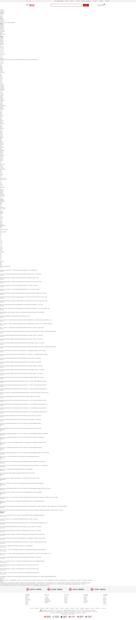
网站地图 (8, 585)
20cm (1, 183)
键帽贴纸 (1, 18)
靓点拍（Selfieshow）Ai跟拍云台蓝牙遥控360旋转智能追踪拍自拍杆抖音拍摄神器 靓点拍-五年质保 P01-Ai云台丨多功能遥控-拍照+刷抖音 (26, 323)
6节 (0, 253)
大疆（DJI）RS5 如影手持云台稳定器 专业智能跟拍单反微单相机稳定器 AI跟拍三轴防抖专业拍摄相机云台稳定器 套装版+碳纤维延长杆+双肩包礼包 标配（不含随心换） (32, 510)
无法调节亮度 (2, 105)
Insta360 (1, 174)
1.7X (1, 239)
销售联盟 (72, 608)
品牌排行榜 (2, 12)
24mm (1, 78)
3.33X (1, 243)
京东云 (73, 614)
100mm (1, 217)
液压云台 (1, 151)
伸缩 (1, 138)
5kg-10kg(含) (2, 164)
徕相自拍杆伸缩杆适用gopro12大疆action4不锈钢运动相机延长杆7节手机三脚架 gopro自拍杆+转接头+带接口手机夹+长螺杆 (23, 300)
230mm (1, 219)
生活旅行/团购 (27, 599)
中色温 (1, 103)
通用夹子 (1, 192)
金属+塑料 (2, 147)
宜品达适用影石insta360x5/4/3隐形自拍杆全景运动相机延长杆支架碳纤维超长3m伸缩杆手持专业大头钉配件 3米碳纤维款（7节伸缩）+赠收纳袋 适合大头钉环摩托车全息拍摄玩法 (33, 506)
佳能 (1, 171)
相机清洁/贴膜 (2, 34)
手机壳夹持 (2, 196)
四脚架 (1, 68)
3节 (0, 257)
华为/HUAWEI (2, 208)
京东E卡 (104, 601)
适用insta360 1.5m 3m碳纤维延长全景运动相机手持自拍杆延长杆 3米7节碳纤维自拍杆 (16, 469)
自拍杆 (1, 131)
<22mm (1, 83)
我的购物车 (101, 5)
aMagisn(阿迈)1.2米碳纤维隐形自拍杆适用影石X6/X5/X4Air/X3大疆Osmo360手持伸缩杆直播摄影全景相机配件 (21, 447)
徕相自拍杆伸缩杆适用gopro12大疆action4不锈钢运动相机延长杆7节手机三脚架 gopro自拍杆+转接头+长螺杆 (21, 281)
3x (0, 238)
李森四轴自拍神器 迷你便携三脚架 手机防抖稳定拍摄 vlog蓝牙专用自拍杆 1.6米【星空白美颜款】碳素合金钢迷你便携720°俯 (23, 404)
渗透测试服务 (11, 584)
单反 (1, 263)
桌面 (1, 113)
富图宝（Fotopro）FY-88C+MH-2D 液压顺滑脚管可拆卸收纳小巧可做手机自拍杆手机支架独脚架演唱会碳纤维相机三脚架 (23, 442)
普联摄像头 (2, 13)
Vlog (1, 118)
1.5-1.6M (1, 50)
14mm (1, 216)
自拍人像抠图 (3, 585)
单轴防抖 (1, 97)
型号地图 (21, 585)
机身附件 (1, 26)
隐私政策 (87, 608)
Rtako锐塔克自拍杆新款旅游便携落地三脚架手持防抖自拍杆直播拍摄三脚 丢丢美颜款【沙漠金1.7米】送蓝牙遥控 (21, 335)
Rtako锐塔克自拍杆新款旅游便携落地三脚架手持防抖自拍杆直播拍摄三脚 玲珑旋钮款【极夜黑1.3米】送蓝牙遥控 (21, 373)
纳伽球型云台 (79, 580)
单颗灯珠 (1, 108)
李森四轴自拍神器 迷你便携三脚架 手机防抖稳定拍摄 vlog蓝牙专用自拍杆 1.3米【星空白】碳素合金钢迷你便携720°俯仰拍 (23, 381)
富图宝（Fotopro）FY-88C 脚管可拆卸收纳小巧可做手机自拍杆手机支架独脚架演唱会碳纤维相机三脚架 (19, 456)
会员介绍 (27, 598)
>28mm (1, 82)
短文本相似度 (26, 584)
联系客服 (27, 604)
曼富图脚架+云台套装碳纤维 (53, 580)
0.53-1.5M (2, 53)
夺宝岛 (104, 596)
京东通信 (104, 602)
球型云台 (1, 159)
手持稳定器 (2, 27)
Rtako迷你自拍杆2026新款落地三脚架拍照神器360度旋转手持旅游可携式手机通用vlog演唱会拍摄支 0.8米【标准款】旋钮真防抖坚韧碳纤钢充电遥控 (28, 331)
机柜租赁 (11, 585)
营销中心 (57, 608)
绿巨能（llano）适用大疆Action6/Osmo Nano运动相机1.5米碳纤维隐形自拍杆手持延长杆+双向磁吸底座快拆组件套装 (22, 501)
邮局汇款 (66, 601)
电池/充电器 (2, 31)
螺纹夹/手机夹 (2, 225)
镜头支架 (1, 224)
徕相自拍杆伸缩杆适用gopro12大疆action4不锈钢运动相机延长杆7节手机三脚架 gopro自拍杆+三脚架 (19, 277)
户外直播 (1, 115)
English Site (97, 608)
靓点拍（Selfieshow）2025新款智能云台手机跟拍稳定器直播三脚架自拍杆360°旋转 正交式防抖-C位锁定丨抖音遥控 (22, 327)
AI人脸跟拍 (2, 87)
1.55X (1, 240)
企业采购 (82, 1)
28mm (1, 74)
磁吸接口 (1, 212)
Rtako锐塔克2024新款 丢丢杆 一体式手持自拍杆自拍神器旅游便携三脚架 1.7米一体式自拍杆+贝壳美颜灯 (20, 289)
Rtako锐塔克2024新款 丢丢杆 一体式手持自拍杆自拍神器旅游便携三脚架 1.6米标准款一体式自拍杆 (19, 285)
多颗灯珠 (1, 109)
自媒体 (1, 111)
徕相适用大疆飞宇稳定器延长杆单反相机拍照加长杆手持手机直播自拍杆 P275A (15, 316)
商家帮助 (52, 608)
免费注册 (61, 1)
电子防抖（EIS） (3, 178)
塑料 (1, 140)
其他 (1, 162)
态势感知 (25, 585)
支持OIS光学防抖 (3, 179)
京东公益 (92, 608)
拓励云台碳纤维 (33, 580)
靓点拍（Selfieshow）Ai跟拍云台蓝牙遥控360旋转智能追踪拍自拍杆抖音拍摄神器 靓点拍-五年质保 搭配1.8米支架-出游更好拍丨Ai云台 (25, 319)
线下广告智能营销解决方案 (36, 585)
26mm (1, 76)
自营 (1, 425)
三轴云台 (1, 154)
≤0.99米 (1, 63)
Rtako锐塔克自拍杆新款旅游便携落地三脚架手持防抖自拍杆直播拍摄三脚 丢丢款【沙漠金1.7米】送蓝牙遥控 (20, 274)
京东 (34, 6)
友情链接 (67, 608)
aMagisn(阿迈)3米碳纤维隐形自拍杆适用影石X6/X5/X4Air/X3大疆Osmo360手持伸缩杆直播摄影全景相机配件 (20, 423)
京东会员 (78, 1)
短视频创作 (2, 123)
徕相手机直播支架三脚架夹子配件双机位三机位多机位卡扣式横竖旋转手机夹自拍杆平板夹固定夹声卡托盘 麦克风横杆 (22, 312)
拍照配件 (1, 37)
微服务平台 (80, 584)
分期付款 (66, 599)
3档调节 (1, 106)
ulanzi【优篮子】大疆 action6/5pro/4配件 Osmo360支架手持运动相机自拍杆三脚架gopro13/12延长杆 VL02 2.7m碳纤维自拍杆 (24, 465)
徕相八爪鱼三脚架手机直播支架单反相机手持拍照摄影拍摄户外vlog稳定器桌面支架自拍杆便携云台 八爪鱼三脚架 (21, 304)
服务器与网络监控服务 (4, 584)
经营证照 (83, 612)
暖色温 (1, 104)
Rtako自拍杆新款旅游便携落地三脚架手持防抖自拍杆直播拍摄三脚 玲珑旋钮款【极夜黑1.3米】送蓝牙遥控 (20, 396)
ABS (1, 148)
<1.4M (1, 57)
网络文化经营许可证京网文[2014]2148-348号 (72, 611)
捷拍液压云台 (20, 580)
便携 (1, 249)
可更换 (1, 92)
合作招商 (47, 608)
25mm (1, 77)
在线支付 (66, 598)
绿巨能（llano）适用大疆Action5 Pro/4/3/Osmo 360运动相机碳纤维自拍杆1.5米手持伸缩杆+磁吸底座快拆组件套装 (21, 483)
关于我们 (32, 608)
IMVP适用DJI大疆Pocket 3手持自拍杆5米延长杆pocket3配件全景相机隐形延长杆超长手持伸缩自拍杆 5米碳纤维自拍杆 (22, 461)
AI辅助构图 (2, 88)
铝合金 (1, 141)
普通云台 (1, 160)
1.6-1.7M (1, 49)
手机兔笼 (1, 191)
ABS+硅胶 (2, 143)
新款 (76, 584)
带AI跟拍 (1, 86)
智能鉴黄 (22, 584)
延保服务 (104, 599)
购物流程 (27, 596)
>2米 (1, 64)
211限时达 (47, 598)
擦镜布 (1, 226)
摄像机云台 (2, 155)
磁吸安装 (1, 189)
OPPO (1, 202)
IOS (0, 185)
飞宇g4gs (45, 580)
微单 (1, 262)
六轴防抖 (1, 95)
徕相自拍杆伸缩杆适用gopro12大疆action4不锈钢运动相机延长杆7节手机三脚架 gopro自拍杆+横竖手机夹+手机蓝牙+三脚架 (23, 296)
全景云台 (1, 157)
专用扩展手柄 (2, 194)
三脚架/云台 (5, 22)
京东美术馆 (2, 20)
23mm (1, 80)
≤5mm (1, 247)
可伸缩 (1, 248)
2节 (0, 258)
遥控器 (1, 125)
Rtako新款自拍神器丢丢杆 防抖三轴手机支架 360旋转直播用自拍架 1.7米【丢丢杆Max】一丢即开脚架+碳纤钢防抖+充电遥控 (23, 354)
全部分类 (1, 9)
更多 (1, 35)
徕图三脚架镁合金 (72, 580)
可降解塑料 (2, 150)
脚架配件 (1, 137)
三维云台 (1, 156)
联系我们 (37, 608)
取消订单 (85, 602)
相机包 (1, 32)
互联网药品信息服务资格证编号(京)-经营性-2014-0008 (73, 610)
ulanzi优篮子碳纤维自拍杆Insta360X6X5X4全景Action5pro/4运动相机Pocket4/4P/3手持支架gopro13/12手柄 (20, 428)
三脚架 (1, 69)
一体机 (1, 14)
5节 (0, 254)
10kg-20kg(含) (3, 169)
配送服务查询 (47, 599)
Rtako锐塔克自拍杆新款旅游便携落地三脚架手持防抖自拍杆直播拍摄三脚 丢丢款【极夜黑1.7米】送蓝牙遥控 (20, 362)
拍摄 (1, 119)
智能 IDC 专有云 (17, 585)
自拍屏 (1, 133)
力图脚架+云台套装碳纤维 (88, 580)
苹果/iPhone (2, 207)
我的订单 (66, 1)
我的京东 (71, 1)
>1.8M (1, 55)
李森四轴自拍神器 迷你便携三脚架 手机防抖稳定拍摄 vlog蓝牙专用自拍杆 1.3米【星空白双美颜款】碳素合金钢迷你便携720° (23, 408)
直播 (1, 114)
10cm (1, 182)
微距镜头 (1, 43)
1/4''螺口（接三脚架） (4, 229)
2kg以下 (1, 165)
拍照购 (19, 584)
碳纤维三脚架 (26, 580)
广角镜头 (1, 41)
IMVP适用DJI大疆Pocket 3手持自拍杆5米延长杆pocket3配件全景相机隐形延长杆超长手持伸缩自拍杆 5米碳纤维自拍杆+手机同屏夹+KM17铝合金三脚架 (29, 497)
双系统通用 (2, 187)
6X (0, 235)
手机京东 (89, 1)
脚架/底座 (2, 128)
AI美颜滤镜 (2, 90)
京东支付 (69, 614)
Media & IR (104, 608)
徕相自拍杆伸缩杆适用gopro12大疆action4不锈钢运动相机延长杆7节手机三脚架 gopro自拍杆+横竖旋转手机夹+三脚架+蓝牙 (23, 293)
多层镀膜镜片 (2, 201)
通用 (1, 66)
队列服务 (34, 584)
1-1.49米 (1, 60)
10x (0, 233)
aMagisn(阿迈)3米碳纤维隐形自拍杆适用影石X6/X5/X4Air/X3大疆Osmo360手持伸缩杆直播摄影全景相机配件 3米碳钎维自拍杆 (24, 433)
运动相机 (1, 261)
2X (0, 234)
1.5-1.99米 (2, 62)
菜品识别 (29, 585)
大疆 (1, 173)
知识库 (38, 584)
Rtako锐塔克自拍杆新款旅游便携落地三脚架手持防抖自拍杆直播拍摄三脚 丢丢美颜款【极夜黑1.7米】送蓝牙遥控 (21, 365)
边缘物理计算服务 (68, 584)
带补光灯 (1, 71)
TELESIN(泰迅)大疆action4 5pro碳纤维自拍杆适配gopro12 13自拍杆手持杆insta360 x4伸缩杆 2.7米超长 (20, 478)
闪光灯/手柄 (2, 30)
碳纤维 (1, 142)
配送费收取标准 (48, 601)
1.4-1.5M (1, 51)
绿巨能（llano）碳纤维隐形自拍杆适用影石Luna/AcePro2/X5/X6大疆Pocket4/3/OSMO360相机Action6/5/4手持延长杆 (22, 437)
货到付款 (66, 596)
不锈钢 (1, 145)
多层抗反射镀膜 (3, 231)
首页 (1, 22)
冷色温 (1, 101)
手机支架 (1, 39)
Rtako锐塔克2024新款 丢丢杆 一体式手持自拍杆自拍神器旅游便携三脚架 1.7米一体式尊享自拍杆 (18, 270)
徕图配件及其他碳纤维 (4, 580)
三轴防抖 (1, 99)
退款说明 (85, 599)
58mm (1, 214)
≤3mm (1, 245)
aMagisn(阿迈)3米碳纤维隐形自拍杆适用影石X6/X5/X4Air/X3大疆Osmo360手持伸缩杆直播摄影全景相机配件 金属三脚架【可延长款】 (25, 488)
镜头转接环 (2, 44)
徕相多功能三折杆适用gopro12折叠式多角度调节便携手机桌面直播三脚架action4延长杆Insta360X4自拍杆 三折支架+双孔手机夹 (24, 392)
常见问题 (27, 601)
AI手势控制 (2, 85)
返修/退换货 (86, 601)
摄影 (1, 117)
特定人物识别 (46, 584)
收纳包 (1, 16)
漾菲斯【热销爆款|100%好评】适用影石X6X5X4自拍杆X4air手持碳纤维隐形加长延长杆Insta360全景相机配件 (21, 492)
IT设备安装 (41, 584)
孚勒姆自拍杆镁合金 (64, 580)
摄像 (1, 122)
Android (1, 184)
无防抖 (1, 96)
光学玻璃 (1, 198)
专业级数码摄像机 (13, 580)
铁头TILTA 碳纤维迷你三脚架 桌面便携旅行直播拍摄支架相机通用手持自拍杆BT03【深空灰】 (17, 473)
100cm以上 (2, 252)
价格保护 (85, 598)
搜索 (86, 5)
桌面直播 (1, 120)
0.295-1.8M (2, 54)
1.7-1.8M (1, 48)
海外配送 (46, 602)
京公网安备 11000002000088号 (48, 610)
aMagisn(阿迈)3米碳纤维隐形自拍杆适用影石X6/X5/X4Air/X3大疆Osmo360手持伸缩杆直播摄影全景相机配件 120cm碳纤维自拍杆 (24, 452)
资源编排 (74, 584)
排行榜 (48, 585)
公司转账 (66, 602)
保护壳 (1, 127)
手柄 (1, 222)
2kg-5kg (1, 166)
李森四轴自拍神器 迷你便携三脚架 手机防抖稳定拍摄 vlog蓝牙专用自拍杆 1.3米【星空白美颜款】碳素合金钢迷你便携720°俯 (23, 388)
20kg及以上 (2, 168)
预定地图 (31, 584)
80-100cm (2, 251)
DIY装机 (104, 598)
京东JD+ (104, 604)
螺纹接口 (1, 211)
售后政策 (85, 596)
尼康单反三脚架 (40, 580)
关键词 (50, 584)
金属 (1, 146)
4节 (0, 256)
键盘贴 (1, 17)
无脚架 (1, 67)
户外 (1, 124)
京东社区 (77, 608)
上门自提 (46, 596)
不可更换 (1, 94)
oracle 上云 (54, 584)
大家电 (26, 602)
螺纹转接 (1, 193)
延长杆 (1, 132)
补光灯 (1, 134)
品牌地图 (43, 585)
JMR (46, 585)
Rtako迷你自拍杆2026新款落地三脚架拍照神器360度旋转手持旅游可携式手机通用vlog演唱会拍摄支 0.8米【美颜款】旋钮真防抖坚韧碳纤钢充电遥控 (28, 346)
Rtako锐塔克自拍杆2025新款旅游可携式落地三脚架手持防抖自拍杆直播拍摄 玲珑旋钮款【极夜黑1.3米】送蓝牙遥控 (22, 377)
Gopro (1, 175)
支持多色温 (2, 72)
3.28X (1, 242)
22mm (1, 81)
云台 (1, 129)
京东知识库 (2, 11)
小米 (1, 206)
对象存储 (15, 584)
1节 (0, 259)
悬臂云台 (1, 152)
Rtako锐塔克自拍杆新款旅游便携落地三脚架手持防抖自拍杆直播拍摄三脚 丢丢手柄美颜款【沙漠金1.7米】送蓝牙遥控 (22, 342)
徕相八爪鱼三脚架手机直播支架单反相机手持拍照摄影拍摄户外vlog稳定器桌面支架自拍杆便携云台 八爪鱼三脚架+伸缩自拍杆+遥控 (25, 308)
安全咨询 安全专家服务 (60, 584)
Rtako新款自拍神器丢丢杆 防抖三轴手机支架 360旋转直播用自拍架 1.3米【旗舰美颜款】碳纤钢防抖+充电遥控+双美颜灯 (23, 350)
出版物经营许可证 (59, 611)
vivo (1, 205)
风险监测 (82, 608)
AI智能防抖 (2, 100)
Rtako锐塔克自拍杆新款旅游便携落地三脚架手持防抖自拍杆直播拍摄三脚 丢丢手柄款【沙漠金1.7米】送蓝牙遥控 (21, 339)
